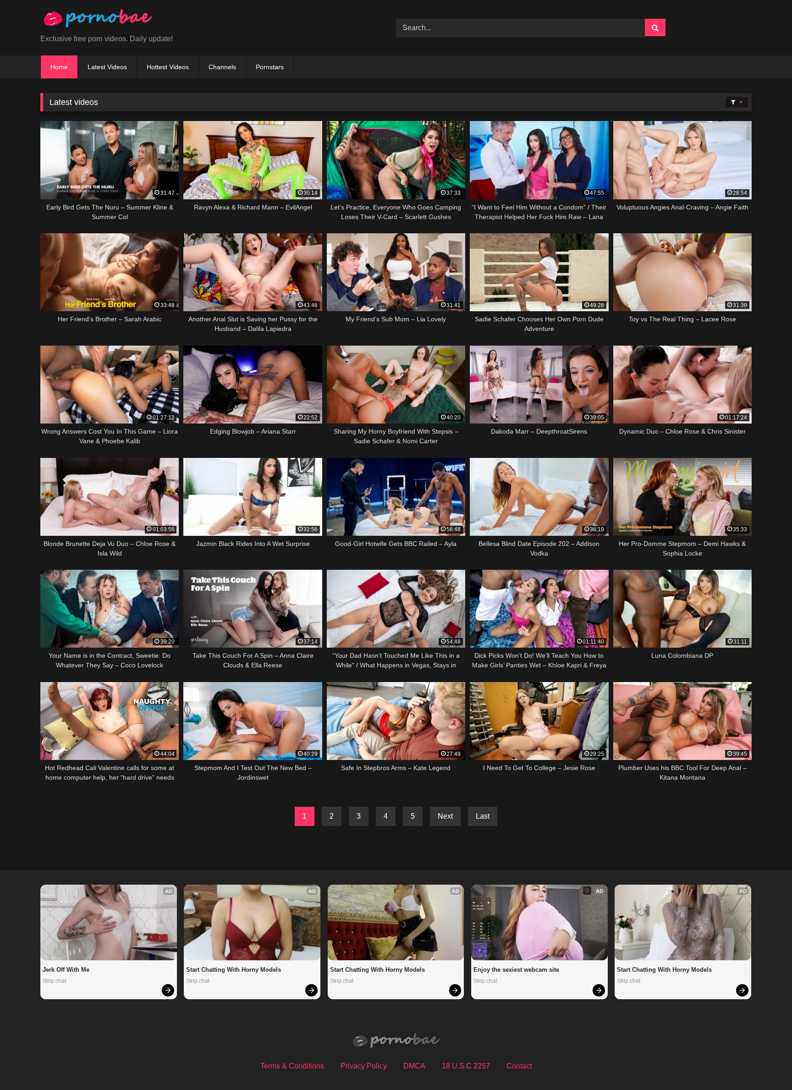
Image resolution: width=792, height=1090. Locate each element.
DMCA (414, 1066)
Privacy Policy (364, 1066)
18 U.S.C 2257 (466, 1066)
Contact (519, 1066)
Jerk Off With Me (66, 969)
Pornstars (270, 67)
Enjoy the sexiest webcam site (516, 969)
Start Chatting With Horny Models (233, 969)
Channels (222, 67)
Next (445, 816)
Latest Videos (107, 67)
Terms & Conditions (292, 1066)
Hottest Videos (168, 67)
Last (483, 816)
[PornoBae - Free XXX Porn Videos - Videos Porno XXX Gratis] (97, 20)
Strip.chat (54, 981)
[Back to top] (764, 1063)
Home (59, 67)
